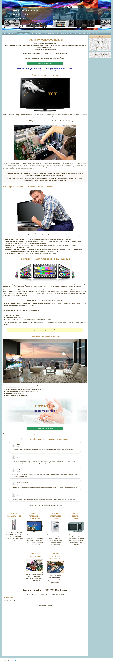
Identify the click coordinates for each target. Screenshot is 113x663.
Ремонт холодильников (14, 514)
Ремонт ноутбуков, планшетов (55, 556)
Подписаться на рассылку (98, 55)
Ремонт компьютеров (35, 555)
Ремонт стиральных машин (55, 515)
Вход (107, 55)
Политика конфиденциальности (23, 660)
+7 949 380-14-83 (45, 405)
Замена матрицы (8, 597)
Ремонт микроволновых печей (76, 515)
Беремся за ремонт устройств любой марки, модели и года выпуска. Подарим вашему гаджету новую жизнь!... (55, 579)
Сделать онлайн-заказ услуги (45, 63)
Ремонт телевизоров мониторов (35, 515)
